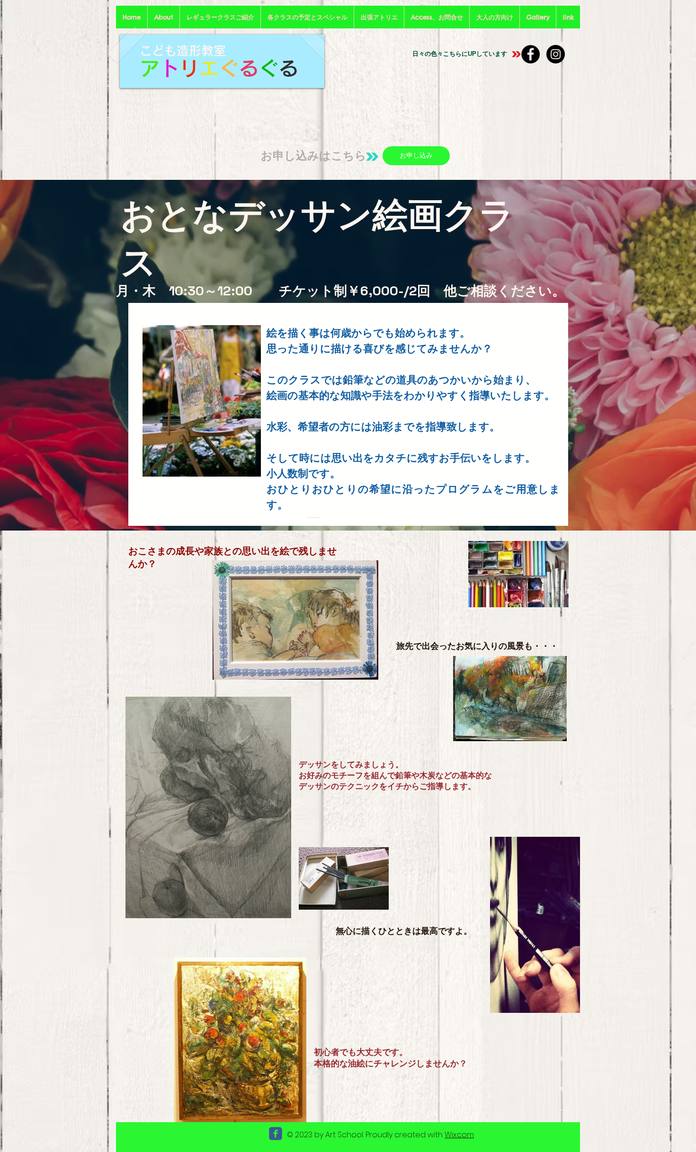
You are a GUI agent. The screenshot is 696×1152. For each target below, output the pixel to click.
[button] (220, 17)
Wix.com (459, 1134)
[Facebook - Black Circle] (530, 54)
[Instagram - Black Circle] (555, 54)
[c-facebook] (275, 1133)
